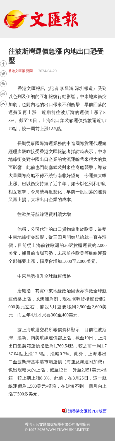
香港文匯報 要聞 (20, 71)
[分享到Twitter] (3, 73)
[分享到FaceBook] (3, 63)
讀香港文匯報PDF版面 (87, 411)
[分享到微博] (3, 93)
